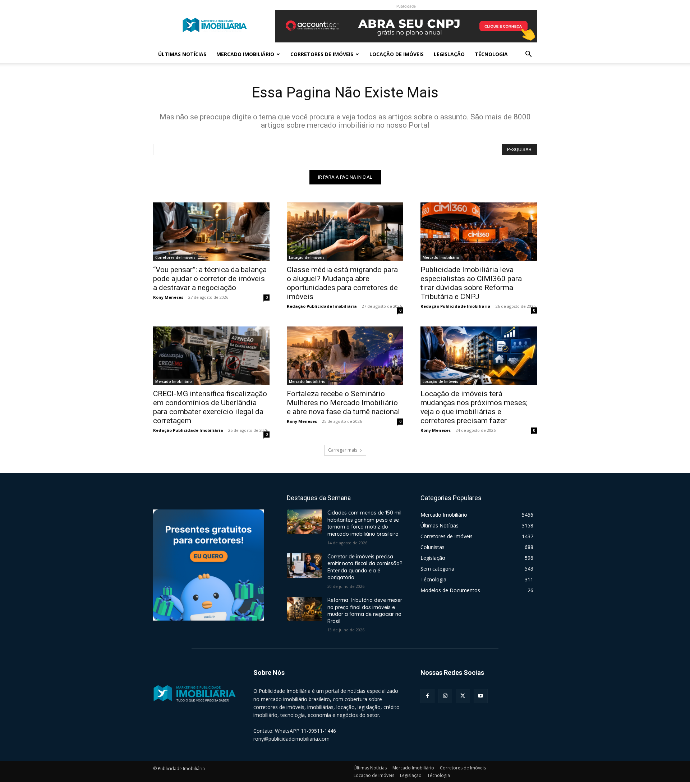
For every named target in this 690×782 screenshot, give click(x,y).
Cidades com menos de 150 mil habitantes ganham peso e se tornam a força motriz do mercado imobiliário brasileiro (364, 523)
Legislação (449, 54)
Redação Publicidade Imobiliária (322, 306)
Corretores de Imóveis (321, 54)
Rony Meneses (168, 297)
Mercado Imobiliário (245, 54)
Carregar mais (342, 450)
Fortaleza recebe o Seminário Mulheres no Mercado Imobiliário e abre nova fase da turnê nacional (343, 402)
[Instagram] (445, 696)
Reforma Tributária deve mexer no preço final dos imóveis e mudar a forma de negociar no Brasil (364, 611)
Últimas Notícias (182, 54)
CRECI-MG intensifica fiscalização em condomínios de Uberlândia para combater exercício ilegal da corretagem (210, 407)
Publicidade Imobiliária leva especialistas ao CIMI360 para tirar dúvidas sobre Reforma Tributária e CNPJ (471, 283)
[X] (463, 696)
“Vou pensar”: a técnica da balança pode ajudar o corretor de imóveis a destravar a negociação (210, 278)
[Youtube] (481, 696)
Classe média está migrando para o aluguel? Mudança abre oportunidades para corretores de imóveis (342, 283)
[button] (528, 54)
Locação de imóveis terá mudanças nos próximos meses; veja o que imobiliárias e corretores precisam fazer (474, 407)
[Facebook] (427, 696)
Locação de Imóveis (396, 54)
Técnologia (491, 54)
